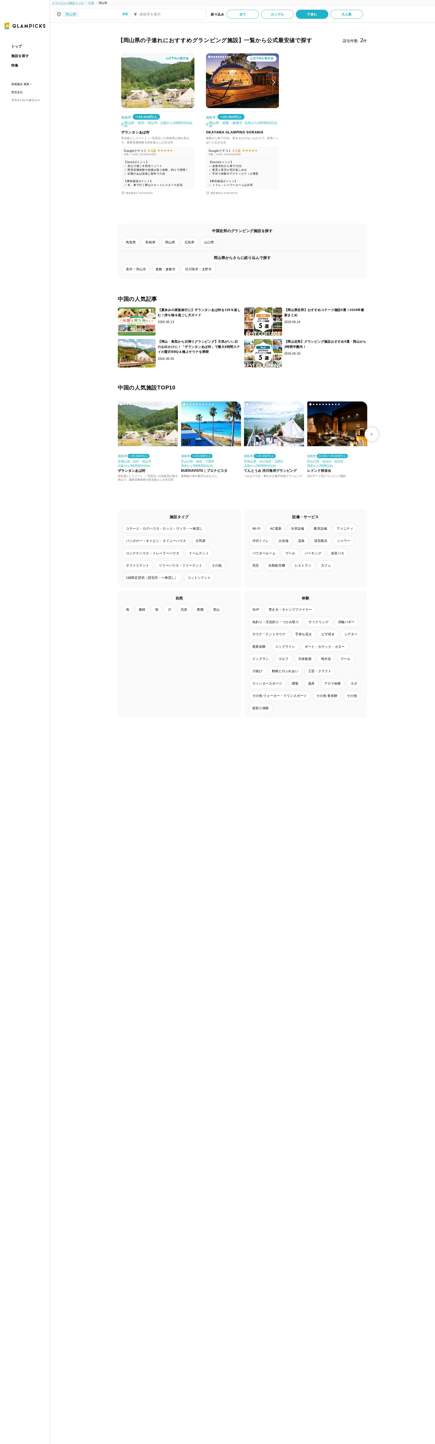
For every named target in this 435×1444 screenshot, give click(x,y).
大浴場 (283, 541)
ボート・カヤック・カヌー (325, 646)
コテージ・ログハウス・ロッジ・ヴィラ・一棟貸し (164, 528)
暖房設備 (320, 528)
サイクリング (319, 622)
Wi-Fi (256, 528)
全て (242, 14)
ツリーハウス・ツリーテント (180, 565)
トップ (16, 46)
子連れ (312, 14)
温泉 (301, 541)
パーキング (313, 553)
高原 (184, 609)
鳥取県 (131, 242)
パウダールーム (264, 553)
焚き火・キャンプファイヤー (290, 609)
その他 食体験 (326, 695)
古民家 (200, 541)
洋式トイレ (260, 541)
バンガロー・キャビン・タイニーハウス (156, 541)
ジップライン (285, 646)
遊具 (311, 683)
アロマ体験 (332, 683)
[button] (124, 57)
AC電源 (275, 528)
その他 (217, 565)
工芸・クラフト (319, 671)
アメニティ (345, 528)
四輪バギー (346, 622)
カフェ (326, 565)
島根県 (150, 242)
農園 (200, 609)
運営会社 (17, 92)
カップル (277, 14)
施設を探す (20, 56)
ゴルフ (283, 659)
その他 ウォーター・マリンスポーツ (279, 695)
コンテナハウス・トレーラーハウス (152, 553)
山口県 (209, 242)
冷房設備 (297, 528)
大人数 (347, 14)
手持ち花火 (303, 634)
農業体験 (259, 646)
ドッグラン (260, 659)
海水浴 (326, 659)
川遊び (257, 671)
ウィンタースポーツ (267, 683)
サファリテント (137, 565)
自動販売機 (276, 565)
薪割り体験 (260, 708)
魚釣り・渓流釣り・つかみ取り (275, 622)
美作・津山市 (136, 269)
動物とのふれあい (285, 671)
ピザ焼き (328, 634)
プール (290, 553)
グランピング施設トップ (68, 3)
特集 (15, 65)
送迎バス (337, 553)
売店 (255, 565)
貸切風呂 (321, 541)
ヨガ (353, 683)
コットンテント (199, 577)
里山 (216, 609)
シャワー (343, 541)
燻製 (295, 683)
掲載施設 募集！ (21, 84)
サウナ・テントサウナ (269, 634)
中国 (91, 3)
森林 (142, 609)
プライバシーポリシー (25, 100)
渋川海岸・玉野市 (198, 269)
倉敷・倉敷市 (166, 269)
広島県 (190, 242)
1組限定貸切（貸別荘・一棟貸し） (152, 577)
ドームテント (199, 553)
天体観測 (305, 659)
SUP (255, 609)
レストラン (303, 565)
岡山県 (103, 3)
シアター (351, 634)
